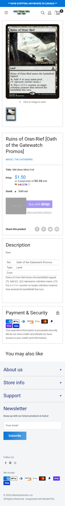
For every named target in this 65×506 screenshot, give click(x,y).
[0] (57, 13)
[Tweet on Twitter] (50, 229)
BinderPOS (48, 499)
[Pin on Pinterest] (43, 229)
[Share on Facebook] (37, 229)
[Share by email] (56, 229)
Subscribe (15, 435)
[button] (37, 182)
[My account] (49, 13)
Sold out (16, 206)
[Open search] (43, 13)
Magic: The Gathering (19, 159)
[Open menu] (6, 12)
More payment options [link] (39, 212)
